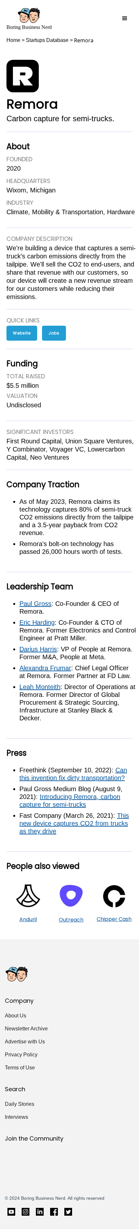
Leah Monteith (39, 686)
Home (13, 40)
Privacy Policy (21, 1054)
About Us (15, 1015)
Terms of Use (20, 1067)
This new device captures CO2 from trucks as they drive (74, 823)
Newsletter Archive (26, 1028)
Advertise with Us (25, 1041)
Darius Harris (38, 649)
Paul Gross (35, 603)
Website (22, 333)
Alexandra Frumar (45, 668)
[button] (125, 18)
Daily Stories (19, 1104)
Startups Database (47, 40)
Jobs (53, 333)
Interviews (16, 1117)
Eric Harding (37, 622)
